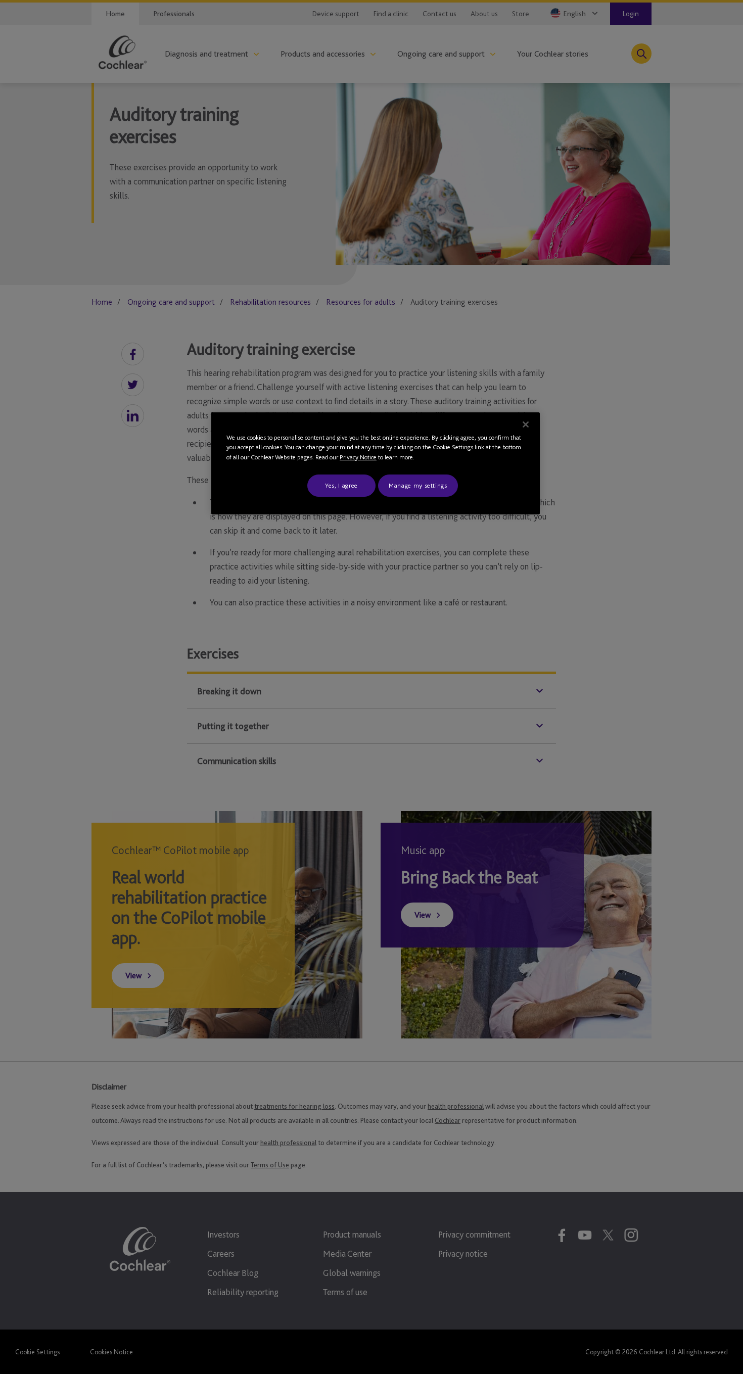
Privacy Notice (358, 457)
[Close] (526, 424)
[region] (375, 463)
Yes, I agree (341, 485)
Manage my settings (418, 485)
